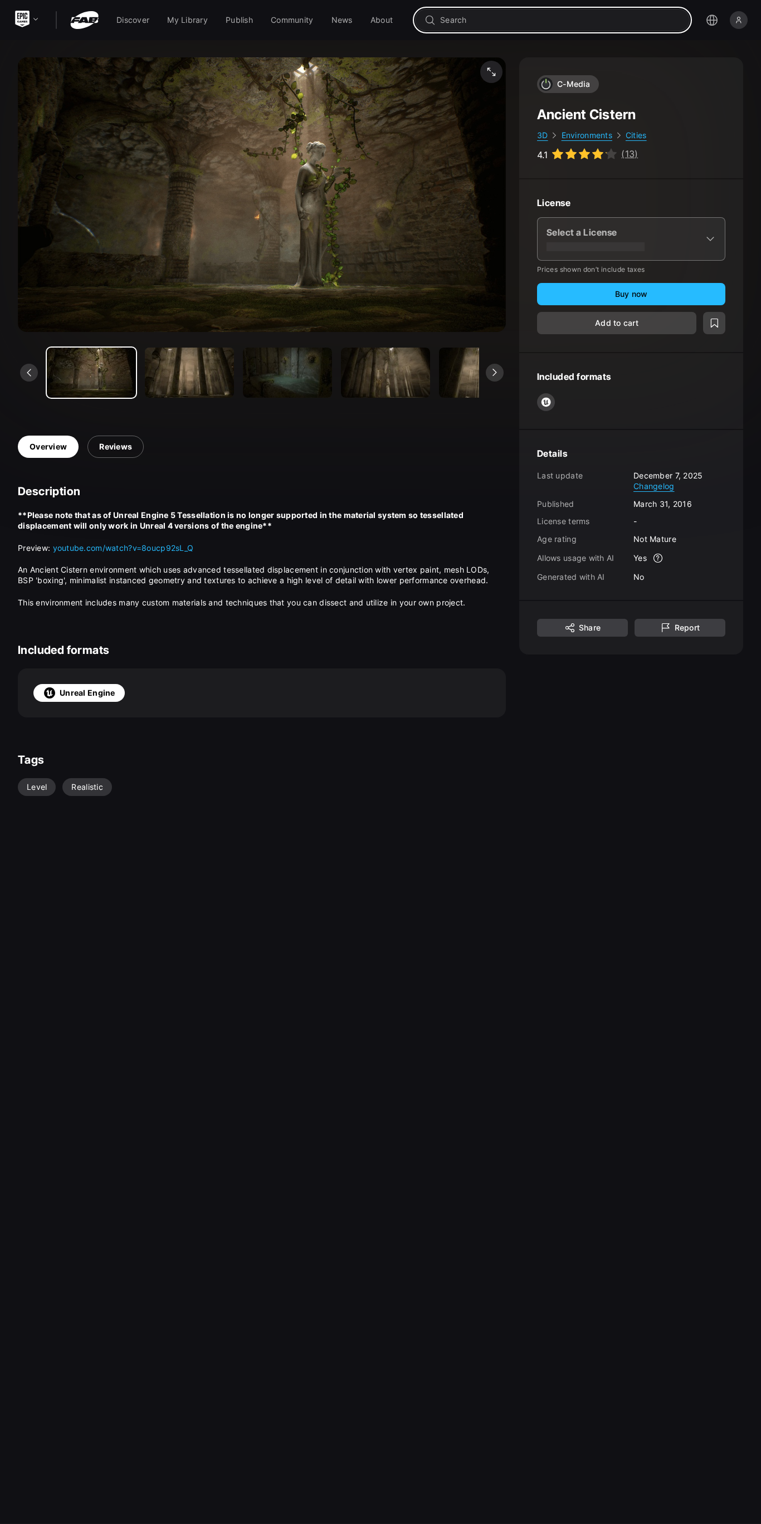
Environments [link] (587, 135)
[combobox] (560, 20)
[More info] (658, 558)
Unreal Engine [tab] (87, 692)
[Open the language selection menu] (712, 20)
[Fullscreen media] (491, 72)
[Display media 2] (287, 373)
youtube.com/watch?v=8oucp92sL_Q (123, 548)
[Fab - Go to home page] (84, 20)
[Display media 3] (385, 373)
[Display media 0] (91, 373)
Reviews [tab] (115, 446)
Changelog (654, 486)
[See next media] (495, 373)
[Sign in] (739, 20)
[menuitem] (133, 20)
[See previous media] (29, 373)
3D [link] (542, 135)
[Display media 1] (189, 373)
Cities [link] (636, 135)
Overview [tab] (48, 446)
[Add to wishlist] (714, 323)
